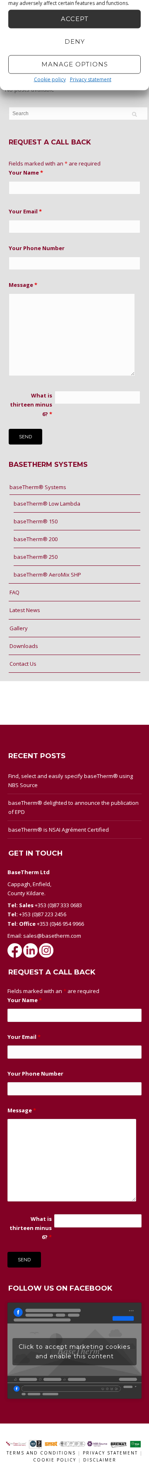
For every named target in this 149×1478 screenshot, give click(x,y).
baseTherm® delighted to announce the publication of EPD (73, 807)
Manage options (74, 64)
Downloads (24, 646)
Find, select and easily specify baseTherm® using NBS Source (70, 780)
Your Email (25, 211)
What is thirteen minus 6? (31, 404)
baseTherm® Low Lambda (47, 503)
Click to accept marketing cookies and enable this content (74, 1351)
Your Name (26, 172)
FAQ (14, 592)
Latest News (25, 610)
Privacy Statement (111, 1453)
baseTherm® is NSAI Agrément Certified (58, 829)
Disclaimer (99, 1460)
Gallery (19, 628)
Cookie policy (50, 79)
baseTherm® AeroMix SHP (47, 574)
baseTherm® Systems (38, 487)
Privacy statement (90, 79)
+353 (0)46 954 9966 (60, 923)
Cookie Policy (55, 1460)
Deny (75, 41)
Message (23, 285)
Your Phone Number (37, 248)
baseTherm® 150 (36, 521)
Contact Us (23, 663)
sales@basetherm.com (52, 935)
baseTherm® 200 (36, 539)
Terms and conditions (41, 1453)
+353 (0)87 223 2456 (42, 914)
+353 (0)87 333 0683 (58, 905)
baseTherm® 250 (36, 556)
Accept (75, 19)
